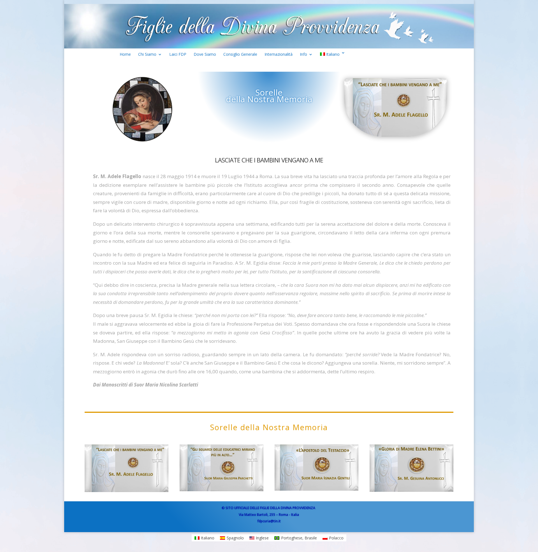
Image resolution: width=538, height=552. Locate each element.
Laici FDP (177, 55)
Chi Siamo (147, 55)
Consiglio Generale (240, 55)
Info (303, 55)
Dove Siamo (205, 55)
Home (125, 55)
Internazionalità (279, 55)
